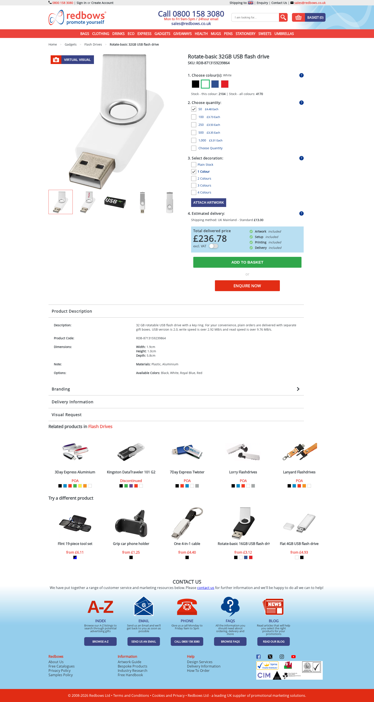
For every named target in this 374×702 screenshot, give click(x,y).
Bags (84, 33)
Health (201, 33)
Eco (131, 33)
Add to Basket (247, 262)
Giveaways (182, 33)
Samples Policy (60, 674)
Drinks (118, 33)
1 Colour (204, 171)
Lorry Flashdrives (243, 472)
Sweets (264, 33)
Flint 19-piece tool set (75, 543)
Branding (61, 389)
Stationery (245, 33)
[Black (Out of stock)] (195, 84)
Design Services (200, 661)
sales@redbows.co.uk (309, 3)
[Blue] (65, 486)
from (75, 552)
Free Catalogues (61, 666)
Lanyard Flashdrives (299, 472)
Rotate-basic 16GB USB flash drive (244, 543)
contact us (205, 587)
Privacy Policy (59, 670)
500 (209, 132)
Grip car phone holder (131, 543)
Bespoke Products (132, 666)
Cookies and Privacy (168, 695)
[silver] (197, 486)
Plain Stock (205, 164)
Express (144, 33)
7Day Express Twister (187, 472)
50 (208, 109)
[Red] (225, 84)
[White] (205, 84)
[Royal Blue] (215, 84)
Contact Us (279, 3)
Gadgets (162, 33)
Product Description (72, 311)
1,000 (210, 140)
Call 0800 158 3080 (191, 13)
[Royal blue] (246, 557)
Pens (228, 33)
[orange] (85, 486)
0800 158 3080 (63, 3)
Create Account (102, 3)
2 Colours (204, 178)
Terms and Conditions (131, 695)
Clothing (100, 33)
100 (209, 117)
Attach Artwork (208, 202)
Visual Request (67, 414)
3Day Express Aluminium (75, 472)
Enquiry (262, 3)
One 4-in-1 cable (187, 543)
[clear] (90, 486)
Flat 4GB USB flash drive (299, 543)
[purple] (131, 486)
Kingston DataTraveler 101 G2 (131, 472)
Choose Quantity (210, 148)
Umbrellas (284, 33)
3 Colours (204, 185)
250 (209, 125)
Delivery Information (73, 401)
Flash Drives (100, 426)
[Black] (60, 486)
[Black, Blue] (75, 557)
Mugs (216, 33)
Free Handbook (130, 674)
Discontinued (131, 481)
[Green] (75, 486)
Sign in (82, 3)
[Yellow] (80, 486)
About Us (56, 661)
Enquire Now (247, 285)
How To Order (198, 670)
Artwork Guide (129, 661)
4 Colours (204, 192)
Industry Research (132, 670)
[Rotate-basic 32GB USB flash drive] (116, 121)
